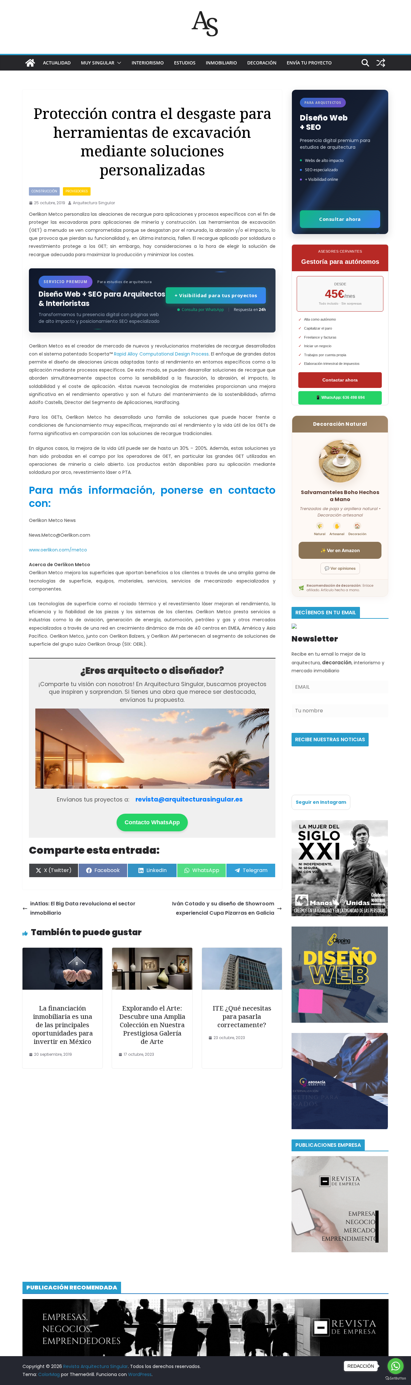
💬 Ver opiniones (340, 568)
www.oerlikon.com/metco (58, 550)
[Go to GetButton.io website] (395, 1378)
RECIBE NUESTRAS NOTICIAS (330, 739)
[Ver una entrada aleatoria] (381, 63)
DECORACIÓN (261, 63)
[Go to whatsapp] (396, 1366)
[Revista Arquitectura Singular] (30, 63)
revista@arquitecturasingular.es (189, 799)
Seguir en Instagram (321, 802)
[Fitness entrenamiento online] (340, 824)
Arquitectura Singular (94, 203)
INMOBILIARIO (221, 63)
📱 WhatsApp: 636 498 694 (340, 397)
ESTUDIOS (185, 63)
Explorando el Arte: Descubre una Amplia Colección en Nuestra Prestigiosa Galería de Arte (152, 1025)
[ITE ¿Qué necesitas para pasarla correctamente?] (242, 952)
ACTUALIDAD (57, 63)
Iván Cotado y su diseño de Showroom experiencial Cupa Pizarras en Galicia (223, 908)
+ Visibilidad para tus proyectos (216, 295)
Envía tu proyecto (309, 63)
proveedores (77, 191)
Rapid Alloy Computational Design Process (161, 354)
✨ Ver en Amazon (340, 550)
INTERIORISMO (148, 63)
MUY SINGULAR (97, 63)
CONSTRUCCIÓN (44, 191)
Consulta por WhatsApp (203, 309)
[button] (117, 62)
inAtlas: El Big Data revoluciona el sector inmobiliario (83, 908)
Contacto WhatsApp (152, 822)
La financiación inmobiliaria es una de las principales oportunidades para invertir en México (62, 1025)
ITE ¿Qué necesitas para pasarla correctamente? (242, 1016)
